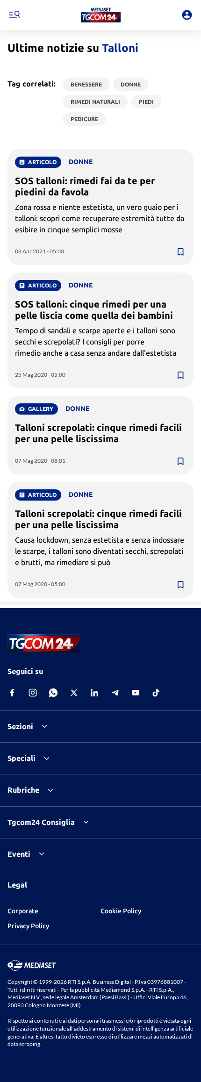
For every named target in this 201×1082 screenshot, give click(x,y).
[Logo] (101, 14)
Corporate (22, 911)
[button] (101, 14)
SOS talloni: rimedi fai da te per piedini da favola (85, 186)
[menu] (14, 14)
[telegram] (115, 692)
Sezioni (20, 726)
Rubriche (23, 790)
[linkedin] (94, 692)
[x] (74, 692)
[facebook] (12, 692)
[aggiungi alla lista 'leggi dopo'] (180, 252)
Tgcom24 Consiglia (41, 822)
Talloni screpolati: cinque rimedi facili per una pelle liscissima (98, 433)
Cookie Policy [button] (120, 911)
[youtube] (135, 692)
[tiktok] (156, 692)
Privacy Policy (28, 926)
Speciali (21, 758)
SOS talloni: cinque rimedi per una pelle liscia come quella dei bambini (94, 310)
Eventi (18, 854)
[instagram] (32, 692)
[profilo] (187, 14)
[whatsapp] (53, 692)
